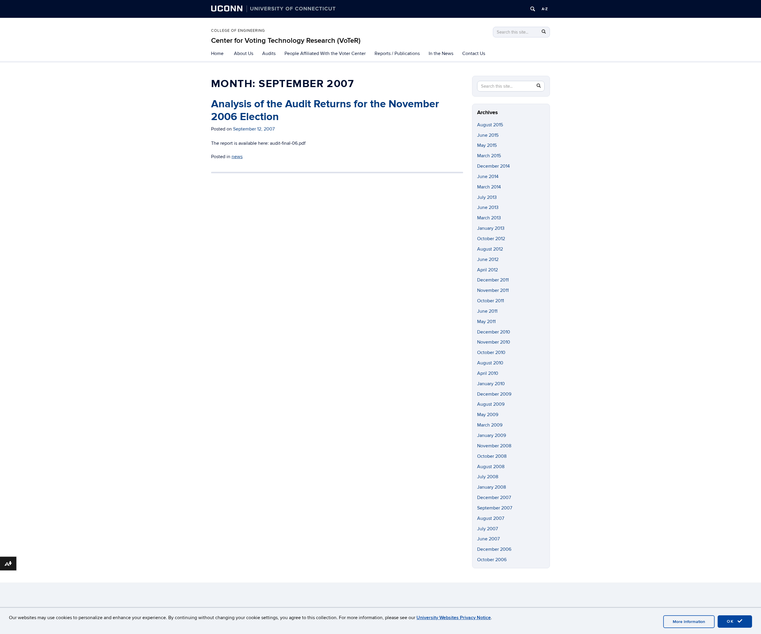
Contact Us (473, 53)
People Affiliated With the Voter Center (325, 53)
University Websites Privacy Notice (453, 618)
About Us (243, 53)
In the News (441, 53)
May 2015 (487, 145)
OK (731, 621)
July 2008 (487, 477)
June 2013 (488, 207)
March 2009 (489, 425)
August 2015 (490, 125)
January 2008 (491, 487)
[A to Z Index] (544, 9)
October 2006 (492, 560)
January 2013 (490, 228)
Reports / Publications (397, 53)
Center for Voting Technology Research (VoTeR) (286, 40)
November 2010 (493, 342)
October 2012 (491, 239)
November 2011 (493, 290)
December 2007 (494, 498)
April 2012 (487, 270)
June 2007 (488, 539)
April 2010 (487, 373)
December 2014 (493, 166)
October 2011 (490, 301)
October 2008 (492, 456)
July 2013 (487, 197)
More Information (689, 621)
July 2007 (487, 529)
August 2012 (490, 249)
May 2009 (487, 415)
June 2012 (488, 259)
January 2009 (491, 435)
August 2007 (490, 518)
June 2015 (488, 135)
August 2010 (490, 363)
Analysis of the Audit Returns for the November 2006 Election (325, 110)
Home (217, 53)
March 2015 (489, 156)
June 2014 (488, 177)
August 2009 (490, 404)
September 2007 (494, 508)
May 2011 (486, 322)
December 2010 (493, 332)
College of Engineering (238, 30)
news (237, 157)
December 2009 (494, 394)
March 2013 (489, 218)
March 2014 (489, 187)
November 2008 (494, 446)
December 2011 (493, 280)
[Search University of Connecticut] (532, 9)
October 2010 (491, 352)
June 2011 (487, 311)
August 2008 (490, 467)
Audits (269, 53)
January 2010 (491, 384)
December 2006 (494, 549)
